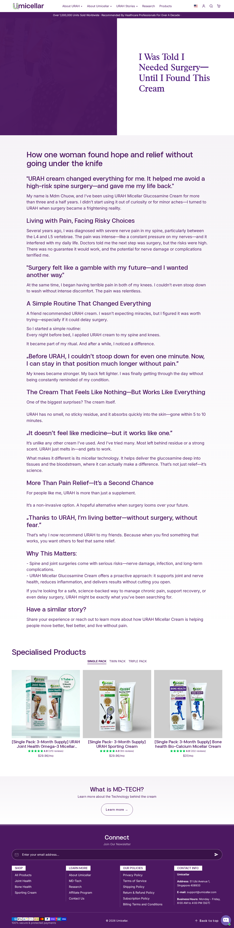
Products (165, 6)
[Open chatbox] (226, 920)
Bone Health (23, 887)
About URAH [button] (71, 6)
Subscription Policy (136, 898)
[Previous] (15, 704)
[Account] (203, 6)
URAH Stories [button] (126, 6)
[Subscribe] (216, 854)
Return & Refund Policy (138, 892)
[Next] (76, 704)
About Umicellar (80, 875)
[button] (196, 6)
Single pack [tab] (96, 661)
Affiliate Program (80, 892)
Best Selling (175, 100)
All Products (23, 875)
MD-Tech (75, 881)
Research (148, 6)
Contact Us (76, 898)
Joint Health (23, 881)
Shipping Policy (133, 887)
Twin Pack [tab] (117, 661)
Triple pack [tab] (138, 661)
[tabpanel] (117, 720)
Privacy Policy (133, 875)
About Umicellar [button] (98, 6)
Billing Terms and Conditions (142, 904)
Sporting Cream (26, 892)
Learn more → (117, 809)
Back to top (209, 921)
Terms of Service (134, 881)
